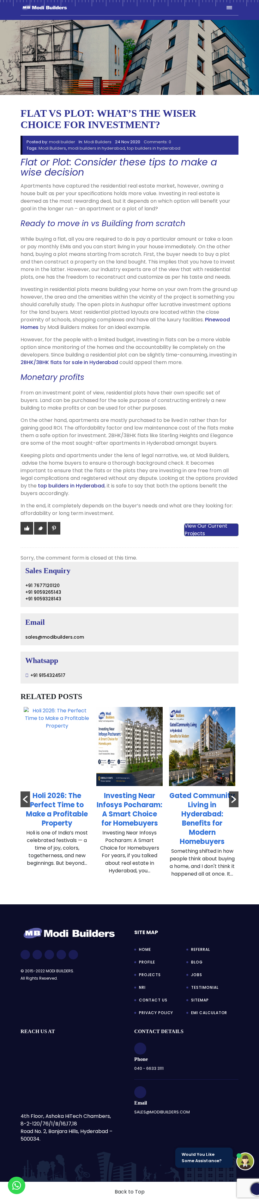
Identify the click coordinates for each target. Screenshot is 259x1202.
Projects (150, 974)
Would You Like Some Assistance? (202, 1157)
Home (145, 949)
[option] (57, 790)
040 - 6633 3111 (149, 1068)
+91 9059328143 (43, 599)
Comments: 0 (157, 142)
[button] (25, 799)
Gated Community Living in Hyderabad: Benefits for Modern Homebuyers (202, 818)
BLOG (197, 962)
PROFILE (147, 962)
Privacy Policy (156, 1012)
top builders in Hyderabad (71, 485)
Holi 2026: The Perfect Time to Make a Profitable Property (57, 809)
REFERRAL (200, 949)
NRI (142, 987)
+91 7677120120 (42, 585)
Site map (146, 932)
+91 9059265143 (43, 592)
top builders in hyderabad (153, 148)
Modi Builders (97, 142)
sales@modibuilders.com (54, 637)
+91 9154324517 (47, 675)
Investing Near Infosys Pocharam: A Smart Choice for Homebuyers (129, 809)
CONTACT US (153, 1000)
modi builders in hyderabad (96, 148)
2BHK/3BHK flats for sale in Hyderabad (69, 362)
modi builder (62, 142)
